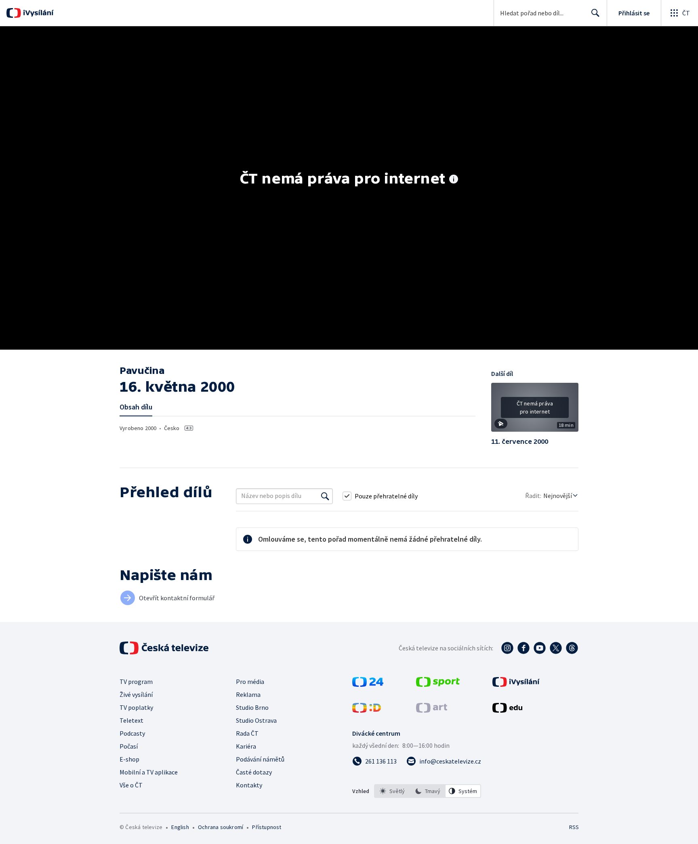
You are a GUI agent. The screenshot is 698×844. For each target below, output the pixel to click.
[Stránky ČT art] (431, 710)
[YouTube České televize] (539, 647)
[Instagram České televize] (507, 647)
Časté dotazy (254, 772)
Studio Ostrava (256, 720)
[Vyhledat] (325, 496)
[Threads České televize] (572, 647)
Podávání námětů (260, 759)
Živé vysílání (136, 694)
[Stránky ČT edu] (507, 710)
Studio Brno (252, 707)
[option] (392, 791)
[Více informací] (453, 180)
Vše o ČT (131, 785)
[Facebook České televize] (523, 647)
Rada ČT (247, 733)
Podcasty (132, 733)
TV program (136, 681)
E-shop (129, 759)
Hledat (595, 13)
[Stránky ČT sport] (438, 684)
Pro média (250, 681)
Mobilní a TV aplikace (149, 772)
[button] (534, 410)
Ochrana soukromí (220, 827)
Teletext (131, 720)
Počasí (129, 746)
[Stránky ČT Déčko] (366, 710)
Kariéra (246, 746)
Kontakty (249, 785)
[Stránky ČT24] (367, 684)
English (180, 827)
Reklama (248, 694)
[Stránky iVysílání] (516, 684)
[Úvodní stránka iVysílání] (37, 13)
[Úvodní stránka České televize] (165, 647)
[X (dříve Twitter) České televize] (555, 647)
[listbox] (427, 791)
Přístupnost (266, 827)
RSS (574, 827)
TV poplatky (136, 707)
